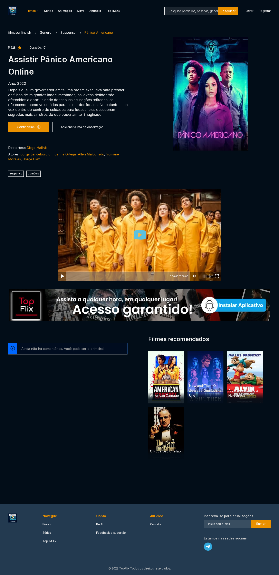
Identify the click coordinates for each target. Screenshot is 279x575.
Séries (48, 10)
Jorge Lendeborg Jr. (36, 154)
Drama (155, 443)
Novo (81, 10)
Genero (45, 32)
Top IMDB (113, 10)
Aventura (249, 382)
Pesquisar (228, 11)
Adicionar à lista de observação (82, 127)
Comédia (33, 173)
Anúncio (95, 10)
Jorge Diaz (31, 159)
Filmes (31, 10)
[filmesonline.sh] (13, 10)
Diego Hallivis (37, 148)
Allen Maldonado (91, 154)
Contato (155, 524)
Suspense (68, 32)
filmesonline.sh (19, 32)
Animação (65, 10)
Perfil (99, 524)
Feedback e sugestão (111, 532)
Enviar (261, 523)
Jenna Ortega (65, 154)
